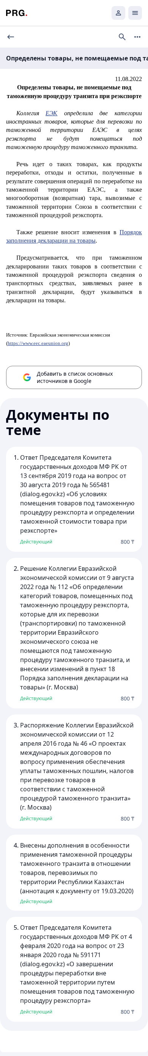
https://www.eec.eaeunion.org (38, 343)
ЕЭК (51, 113)
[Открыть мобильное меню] (135, 13)
